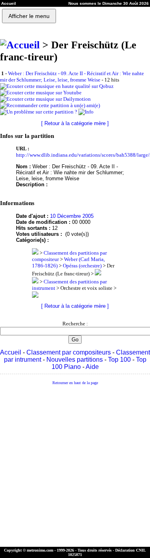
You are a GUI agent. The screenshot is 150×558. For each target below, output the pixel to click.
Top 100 (119, 359)
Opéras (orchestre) (82, 266)
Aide (92, 366)
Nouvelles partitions (74, 359)
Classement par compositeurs (68, 352)
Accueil (10, 352)
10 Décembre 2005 (72, 216)
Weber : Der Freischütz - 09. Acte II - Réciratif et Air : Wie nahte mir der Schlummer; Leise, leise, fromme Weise (72, 76)
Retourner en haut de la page (75, 383)
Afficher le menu (29, 16)
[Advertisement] (75, 466)
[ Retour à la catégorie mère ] (75, 123)
